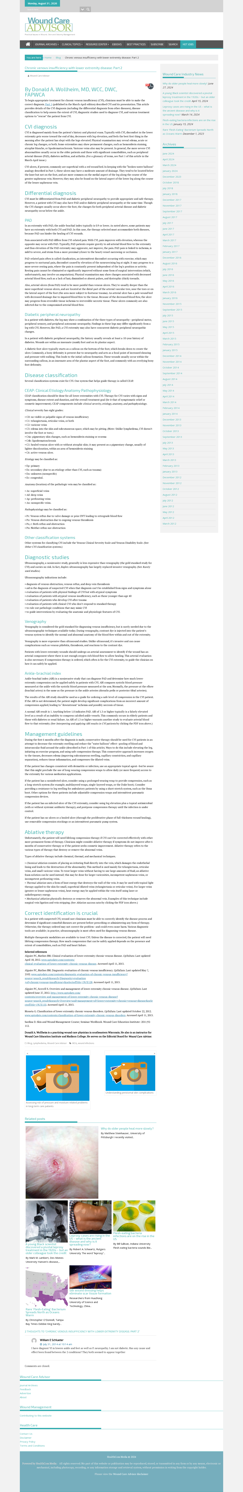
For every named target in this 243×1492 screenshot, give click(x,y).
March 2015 (169, 338)
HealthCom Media (46, 1463)
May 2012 (168, 512)
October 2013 (171, 431)
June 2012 (168, 506)
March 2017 (169, 240)
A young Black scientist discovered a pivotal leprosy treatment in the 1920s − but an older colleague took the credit (189, 97)
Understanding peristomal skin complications (130, 1092)
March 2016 (169, 292)
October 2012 (171, 489)
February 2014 (171, 408)
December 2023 (172, 176)
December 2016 (172, 257)
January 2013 (170, 471)
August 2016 (170, 263)
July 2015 (168, 315)
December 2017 (172, 199)
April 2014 (168, 396)
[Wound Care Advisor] (28, 43)
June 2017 (168, 228)
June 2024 (168, 153)
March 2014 (169, 402)
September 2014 (172, 373)
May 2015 (168, 327)
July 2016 (168, 269)
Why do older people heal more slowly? (185, 83)
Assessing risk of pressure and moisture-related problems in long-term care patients (57, 1104)
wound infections (86, 1043)
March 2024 (169, 165)
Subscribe (157, 44)
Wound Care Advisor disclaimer (130, 1474)
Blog (29, 1043)
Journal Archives (46, 44)
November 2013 (172, 425)
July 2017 (168, 223)
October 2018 (171, 182)
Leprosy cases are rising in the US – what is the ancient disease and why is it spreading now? (187, 110)
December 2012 (172, 477)
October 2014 (171, 367)
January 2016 (170, 298)
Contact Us (26, 1433)
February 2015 (171, 344)
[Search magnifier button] (88, 9)
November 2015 (172, 303)
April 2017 (168, 234)
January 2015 (170, 350)
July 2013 (168, 442)
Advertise (25, 1393)
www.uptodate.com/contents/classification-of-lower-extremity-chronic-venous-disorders (75, 1015)
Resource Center (96, 44)
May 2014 (168, 390)
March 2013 (169, 460)
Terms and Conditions (32, 1445)
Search (173, 44)
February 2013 (171, 465)
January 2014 (170, 413)
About (23, 1397)
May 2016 (168, 280)
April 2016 (168, 286)
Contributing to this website (36, 1415)
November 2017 (172, 205)
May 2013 (168, 448)
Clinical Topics (71, 44)
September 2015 (172, 309)
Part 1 (48, 104)
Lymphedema (39, 1043)
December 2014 (172, 356)
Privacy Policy (27, 1441)
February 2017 (171, 246)
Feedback (25, 1389)
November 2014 (172, 361)
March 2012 (169, 523)
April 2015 (168, 332)
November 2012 (172, 483)
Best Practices (136, 44)
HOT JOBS (188, 44)
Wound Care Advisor (40, 75)
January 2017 (170, 251)
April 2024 (168, 159)
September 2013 (172, 436)
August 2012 (170, 494)
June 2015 (168, 321)
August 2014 (170, 379)
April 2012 (168, 517)
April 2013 (168, 454)
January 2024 (170, 170)
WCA (74, 1043)
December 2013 (172, 419)
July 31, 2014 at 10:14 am (57, 1344)
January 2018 (170, 194)
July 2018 (168, 188)
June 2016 (168, 275)
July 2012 (168, 500)
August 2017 (170, 217)
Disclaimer (26, 1437)
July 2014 (168, 384)
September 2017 (172, 211)
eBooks (117, 44)
